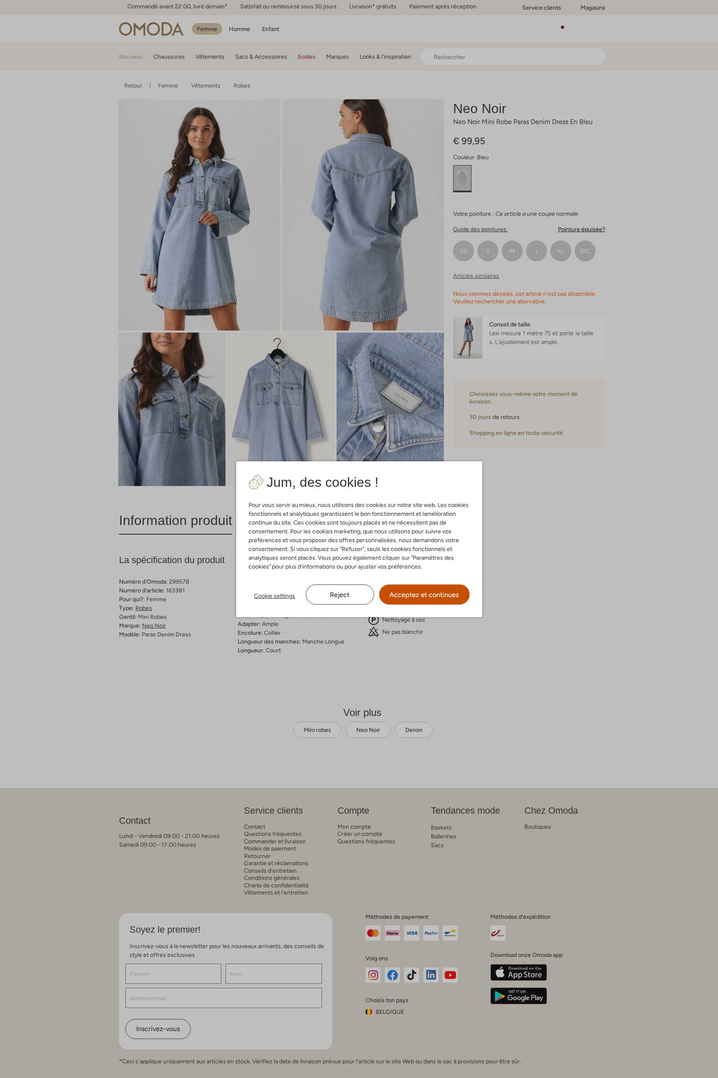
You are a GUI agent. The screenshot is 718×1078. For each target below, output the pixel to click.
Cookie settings (274, 595)
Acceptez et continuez (424, 595)
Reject (340, 595)
